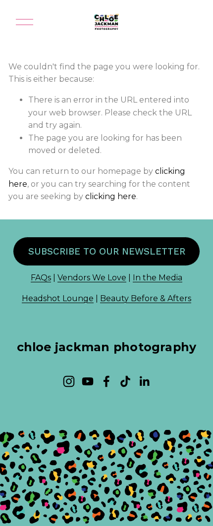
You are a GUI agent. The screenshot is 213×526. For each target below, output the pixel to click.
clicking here (110, 196)
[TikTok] (125, 381)
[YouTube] (88, 381)
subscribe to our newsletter (106, 251)
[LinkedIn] (144, 381)
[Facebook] (106, 381)
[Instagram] (69, 381)
